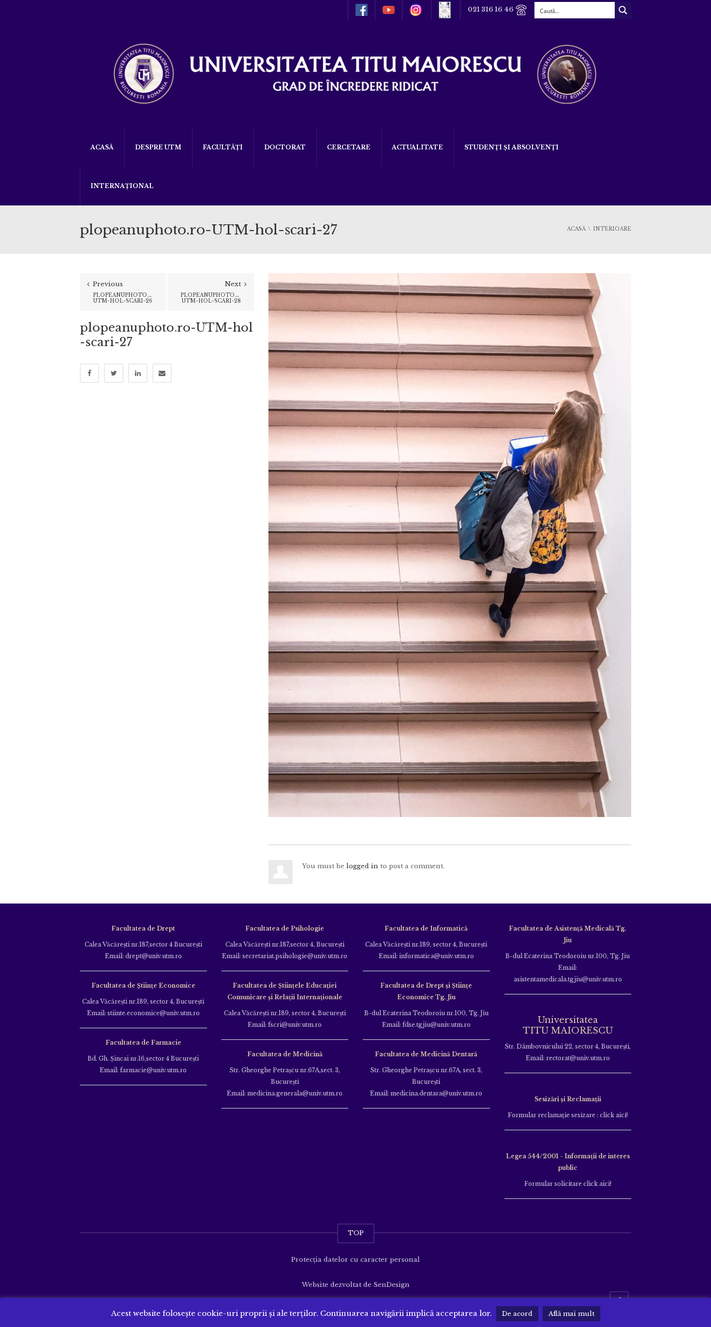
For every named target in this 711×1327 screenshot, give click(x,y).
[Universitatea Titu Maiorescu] (355, 73)
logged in (362, 866)
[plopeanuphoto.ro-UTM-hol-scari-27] (449, 544)
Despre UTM (158, 147)
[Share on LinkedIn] (138, 373)
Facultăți (223, 147)
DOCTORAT (285, 147)
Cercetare (348, 147)
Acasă (102, 147)
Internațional (122, 186)
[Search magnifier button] (623, 10)
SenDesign (391, 1285)
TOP (356, 1233)
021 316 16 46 (491, 9)
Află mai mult (571, 1314)
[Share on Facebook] (89, 373)
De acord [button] (517, 1314)
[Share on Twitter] (113, 373)
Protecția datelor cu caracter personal (355, 1259)
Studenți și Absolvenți (511, 147)
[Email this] (162, 373)
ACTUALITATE (417, 147)
